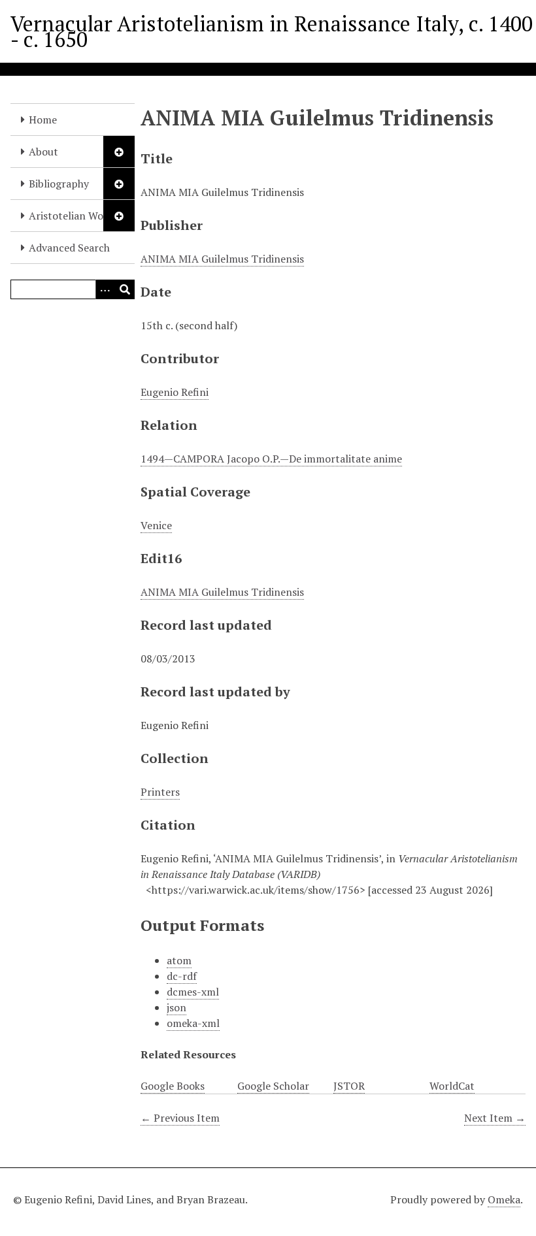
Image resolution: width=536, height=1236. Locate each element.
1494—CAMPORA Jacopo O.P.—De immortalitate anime (271, 458)
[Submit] (125, 289)
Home (43, 119)
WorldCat (452, 1086)
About (43, 151)
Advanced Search (69, 247)
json (176, 1007)
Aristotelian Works (73, 215)
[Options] (105, 289)
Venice (156, 525)
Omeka (504, 1199)
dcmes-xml (193, 991)
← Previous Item (180, 1118)
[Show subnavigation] (119, 151)
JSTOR (349, 1086)
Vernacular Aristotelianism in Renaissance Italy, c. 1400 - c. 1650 (271, 31)
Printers (160, 792)
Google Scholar (273, 1086)
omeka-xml (193, 1023)
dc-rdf (182, 976)
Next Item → (495, 1118)
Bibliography (59, 183)
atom (179, 960)
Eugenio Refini (175, 392)
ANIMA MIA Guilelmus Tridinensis (222, 259)
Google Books (173, 1086)
